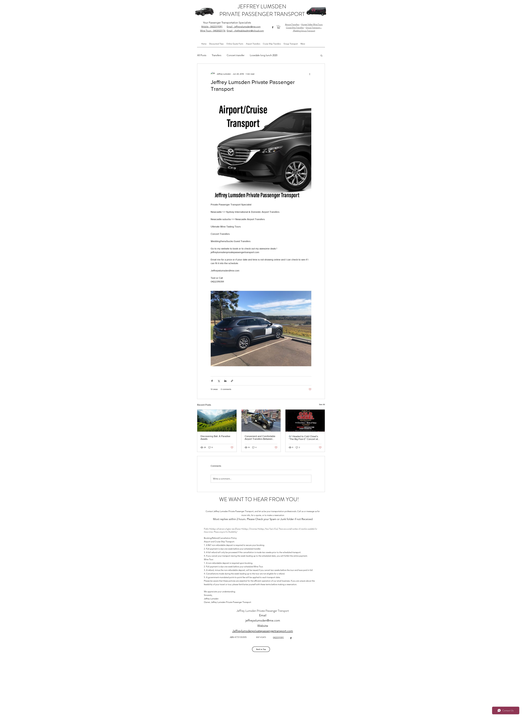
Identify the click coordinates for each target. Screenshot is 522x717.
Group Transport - (314, 27)
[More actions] (309, 74)
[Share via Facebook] (212, 381)
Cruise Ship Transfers (295, 27)
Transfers (216, 55)
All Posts (201, 55)
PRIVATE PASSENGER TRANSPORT (262, 14)
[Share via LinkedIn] (225, 381)
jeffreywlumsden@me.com (262, 620)
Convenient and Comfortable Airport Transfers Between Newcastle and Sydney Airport (261, 437)
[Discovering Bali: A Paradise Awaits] (217, 421)
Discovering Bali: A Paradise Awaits (215, 437)
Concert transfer (235, 55)
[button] (279, 27)
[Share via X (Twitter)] (218, 381)
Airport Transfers (292, 24)
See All (322, 404)
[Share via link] (232, 381)
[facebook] (272, 27)
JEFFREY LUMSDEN (262, 6)
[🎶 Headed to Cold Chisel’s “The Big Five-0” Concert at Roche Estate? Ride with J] (305, 421)
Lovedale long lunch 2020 (263, 55)
